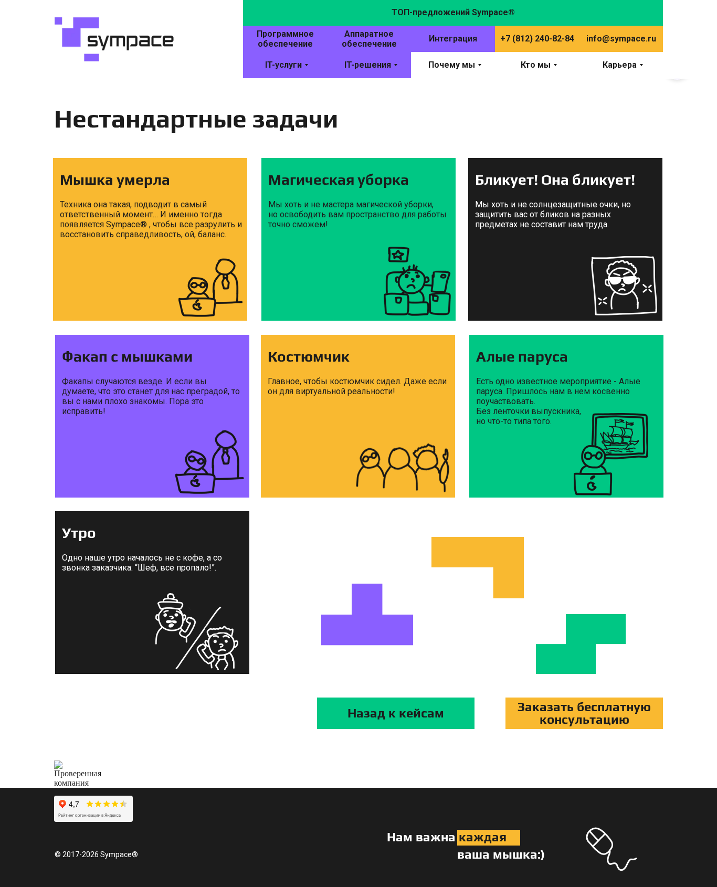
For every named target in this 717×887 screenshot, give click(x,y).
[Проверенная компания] (77, 765)
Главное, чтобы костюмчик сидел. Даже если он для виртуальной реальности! (357, 386)
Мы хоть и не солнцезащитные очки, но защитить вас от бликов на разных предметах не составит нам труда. (553, 214)
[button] (584, 713)
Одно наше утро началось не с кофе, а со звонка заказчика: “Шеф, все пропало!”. (142, 563)
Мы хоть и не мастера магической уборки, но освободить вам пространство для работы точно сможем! (357, 214)
